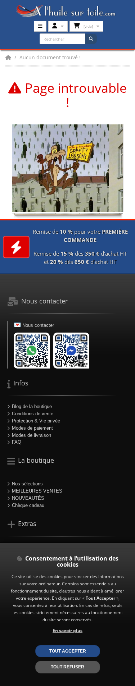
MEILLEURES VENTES (37, 491)
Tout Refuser (67, 666)
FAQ (16, 442)
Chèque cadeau (28, 505)
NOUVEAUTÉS (28, 498)
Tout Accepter (67, 651)
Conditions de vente (32, 413)
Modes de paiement (32, 428)
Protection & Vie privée (36, 421)
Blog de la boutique (32, 406)
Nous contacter (38, 325)
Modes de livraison (31, 435)
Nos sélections (27, 483)
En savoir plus (67, 630)
